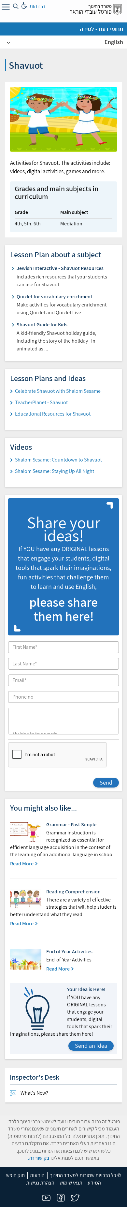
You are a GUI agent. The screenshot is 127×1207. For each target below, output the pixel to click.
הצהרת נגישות (40, 1182)
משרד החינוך (100, 6)
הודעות (37, 1175)
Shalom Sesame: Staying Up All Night (54, 471)
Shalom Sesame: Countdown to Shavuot (58, 459)
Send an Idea (91, 1045)
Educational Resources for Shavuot (53, 413)
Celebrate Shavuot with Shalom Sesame (58, 391)
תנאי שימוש (71, 1182)
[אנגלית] (8, 42)
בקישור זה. (38, 1158)
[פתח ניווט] (5, 8)
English (114, 42)
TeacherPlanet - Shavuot (41, 402)
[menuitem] (63, 1093)
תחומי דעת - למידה (101, 29)
